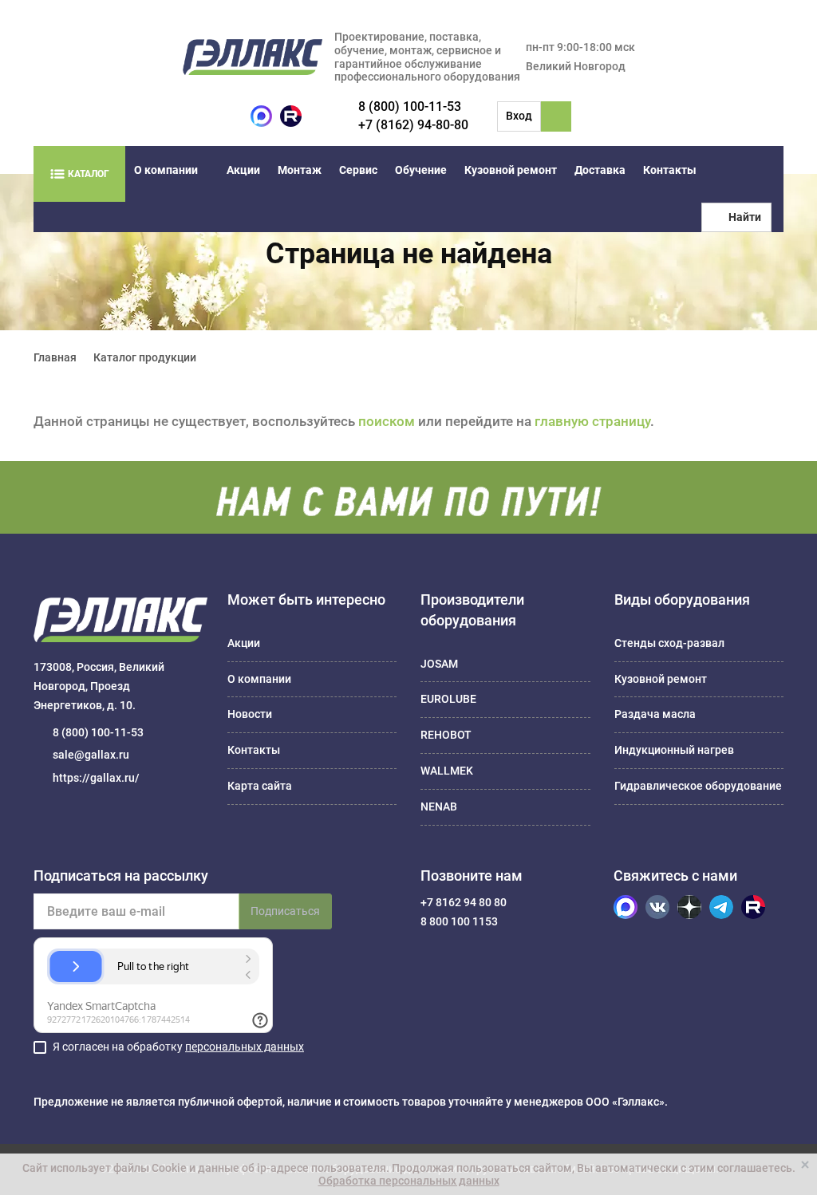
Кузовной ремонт (510, 170)
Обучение (421, 170)
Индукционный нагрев (674, 749)
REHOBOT (446, 734)
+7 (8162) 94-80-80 (413, 124)
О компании (166, 170)
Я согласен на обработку (178, 1046)
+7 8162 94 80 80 (463, 902)
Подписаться (285, 911)
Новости (249, 714)
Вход (519, 115)
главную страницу (592, 421)
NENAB (438, 806)
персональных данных (244, 1046)
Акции (243, 170)
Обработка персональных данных (408, 1180)
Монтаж (300, 170)
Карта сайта (259, 785)
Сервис (358, 170)
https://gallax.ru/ (96, 777)
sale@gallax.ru (91, 754)
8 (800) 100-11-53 (409, 106)
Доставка (600, 170)
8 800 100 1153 (459, 921)
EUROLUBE (448, 698)
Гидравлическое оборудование (698, 785)
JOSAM (439, 663)
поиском (386, 421)
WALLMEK (446, 770)
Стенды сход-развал (669, 643)
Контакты (670, 170)
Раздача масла (655, 714)
